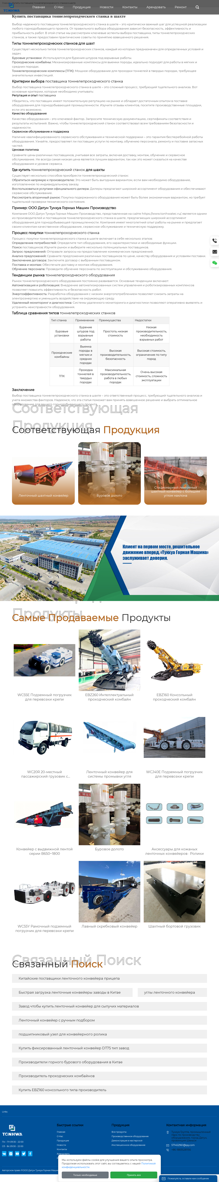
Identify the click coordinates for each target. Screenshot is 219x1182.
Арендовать (63, 1153)
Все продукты (119, 1132)
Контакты (62, 1149)
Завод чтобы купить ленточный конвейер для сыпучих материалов (79, 1006)
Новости (61, 1145)
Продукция (63, 1140)
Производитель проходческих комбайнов (57, 1076)
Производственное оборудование (130, 1136)
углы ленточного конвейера (169, 992)
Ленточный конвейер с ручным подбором (57, 1020)
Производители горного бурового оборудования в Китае (71, 1062)
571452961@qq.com (183, 1145)
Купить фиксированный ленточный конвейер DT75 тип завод (74, 1048)
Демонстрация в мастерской (127, 1140)
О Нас (60, 1136)
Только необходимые (85, 1175)
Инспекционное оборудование (128, 1145)
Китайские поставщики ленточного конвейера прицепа (69, 978)
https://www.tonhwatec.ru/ (161, 213)
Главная (61, 1132)
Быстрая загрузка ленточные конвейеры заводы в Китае (70, 992)
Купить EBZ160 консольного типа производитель (62, 1090)
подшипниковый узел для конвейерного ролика (63, 1034)
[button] (200, 473)
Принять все (134, 1175)
